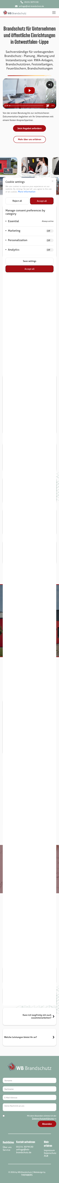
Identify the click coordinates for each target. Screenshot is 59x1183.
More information (26, 191)
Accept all (42, 200)
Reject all (17, 200)
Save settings (29, 261)
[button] (53, 12)
